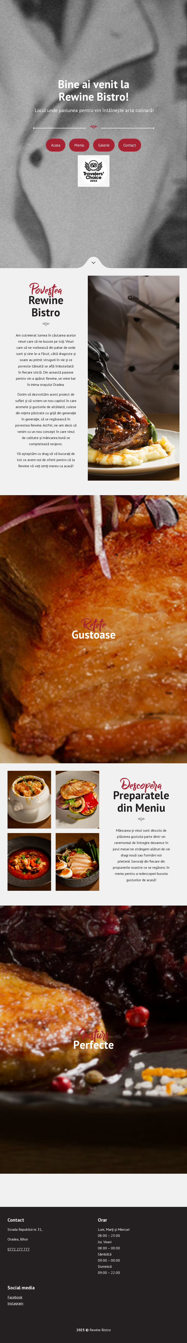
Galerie (103, 144)
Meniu (79, 144)
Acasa (55, 144)
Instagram (15, 1303)
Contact (129, 144)
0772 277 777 (19, 1249)
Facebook (15, 1297)
